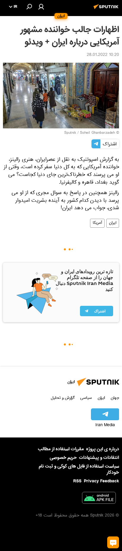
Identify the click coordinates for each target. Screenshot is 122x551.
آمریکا (97, 223)
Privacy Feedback (101, 481)
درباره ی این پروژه (102, 449)
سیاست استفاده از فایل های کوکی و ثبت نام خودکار (79, 469)
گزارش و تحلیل (63, 397)
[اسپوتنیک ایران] (107, 10)
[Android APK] (99, 499)
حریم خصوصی (63, 458)
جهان (115, 397)
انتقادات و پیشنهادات (99, 458)
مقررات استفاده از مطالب (61, 449)
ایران (112, 223)
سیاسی (86, 397)
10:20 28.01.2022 (103, 55)
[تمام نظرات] (113, 542)
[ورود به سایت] (41, 6)
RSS (77, 481)
